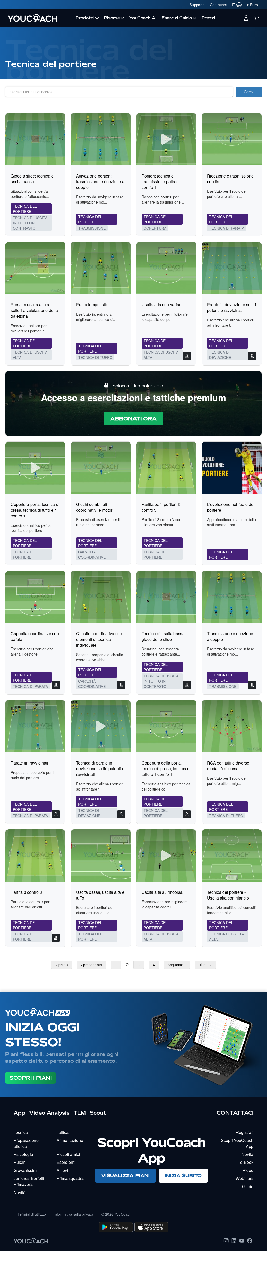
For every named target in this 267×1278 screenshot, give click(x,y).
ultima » (205, 964)
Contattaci (218, 4)
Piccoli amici (68, 1154)
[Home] (39, 18)
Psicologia (23, 1154)
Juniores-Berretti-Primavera (29, 1181)
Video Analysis (49, 1112)
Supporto (197, 4)
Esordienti (66, 1162)
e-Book (246, 1162)
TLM (80, 1112)
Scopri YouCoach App (237, 1143)
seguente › (177, 964)
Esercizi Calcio (177, 18)
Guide (247, 1186)
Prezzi (208, 18)
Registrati (244, 1132)
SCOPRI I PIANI (30, 1077)
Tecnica (21, 1132)
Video (247, 1170)
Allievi (62, 1170)
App (19, 1112)
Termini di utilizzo (31, 1214)
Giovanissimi (26, 1170)
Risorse (112, 18)
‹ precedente (91, 964)
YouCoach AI (142, 18)
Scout (98, 1112)
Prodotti (85, 18)
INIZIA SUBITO (183, 1175)
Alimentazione (70, 1140)
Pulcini (20, 1162)
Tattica (63, 1132)
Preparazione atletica (26, 1143)
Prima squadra (70, 1178)
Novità (20, 1192)
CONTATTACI (235, 1112)
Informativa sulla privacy (74, 1214)
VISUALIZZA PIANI (125, 1175)
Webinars (244, 1178)
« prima (61, 964)
